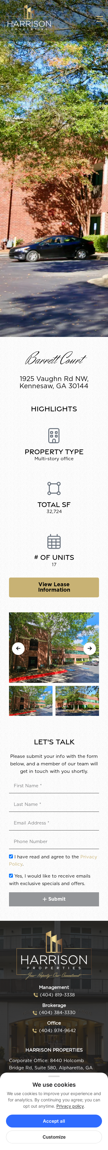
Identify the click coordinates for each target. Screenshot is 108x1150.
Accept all (54, 1121)
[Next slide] (89, 648)
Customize (54, 1137)
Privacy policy (70, 1106)
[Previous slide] (18, 648)
